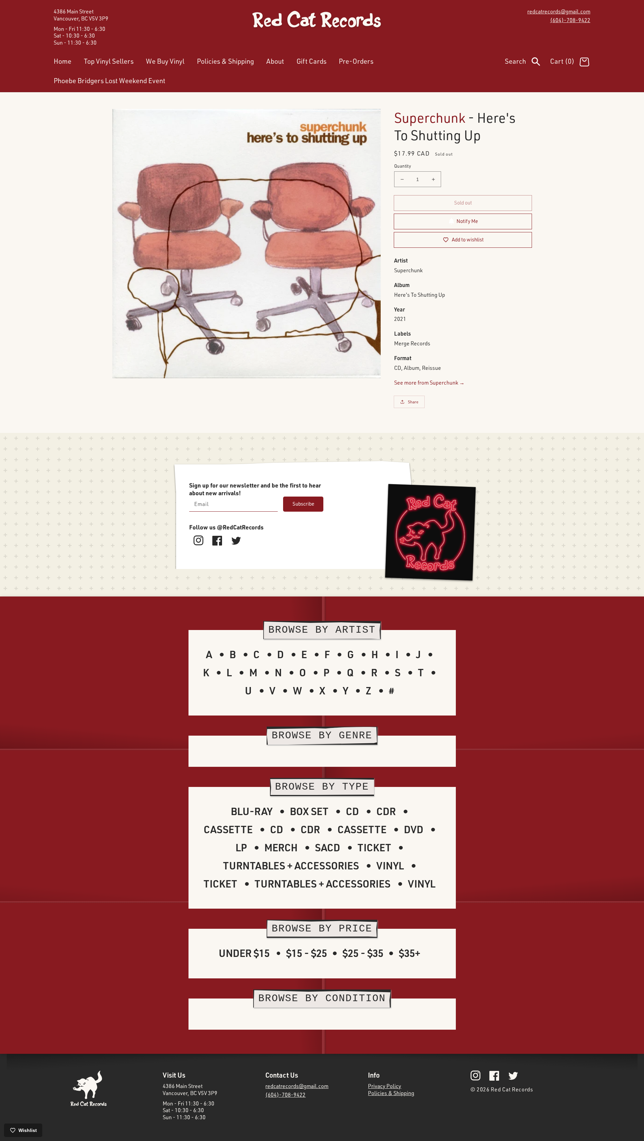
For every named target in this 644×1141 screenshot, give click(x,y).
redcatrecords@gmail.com (558, 11)
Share (413, 401)
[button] (527, 62)
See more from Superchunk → (429, 382)
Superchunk (429, 117)
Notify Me (467, 221)
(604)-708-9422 (570, 20)
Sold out (463, 202)
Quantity (402, 166)
